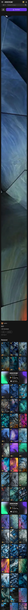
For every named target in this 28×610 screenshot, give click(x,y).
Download (17, 9)
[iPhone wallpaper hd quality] (23, 580)
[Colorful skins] (23, 494)
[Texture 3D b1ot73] (14, 479)
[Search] (25, 5)
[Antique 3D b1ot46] (23, 406)
